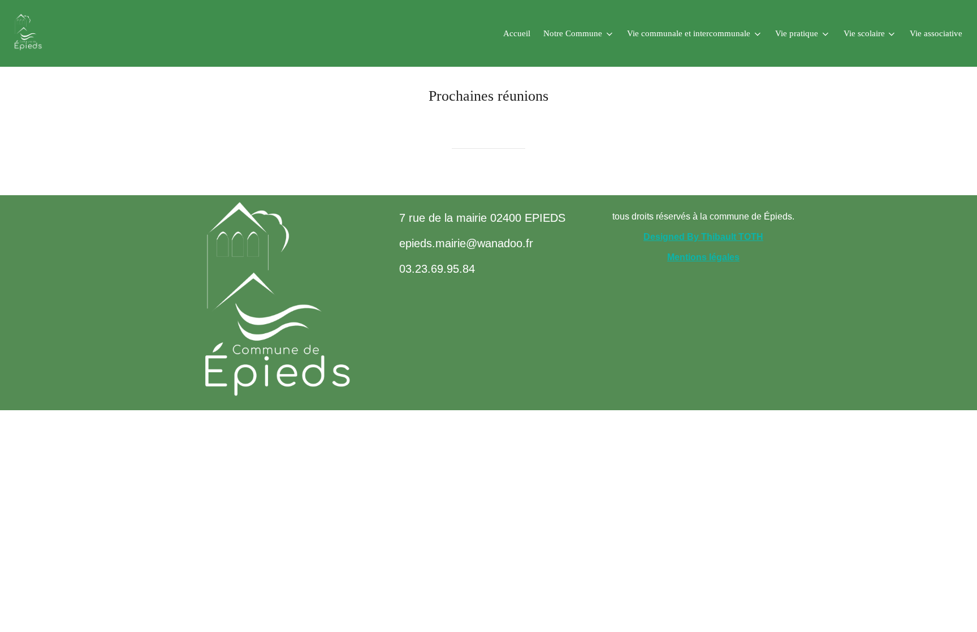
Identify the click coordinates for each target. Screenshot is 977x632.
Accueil (516, 33)
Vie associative (936, 33)
